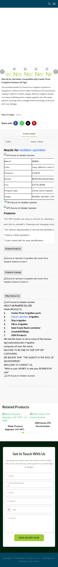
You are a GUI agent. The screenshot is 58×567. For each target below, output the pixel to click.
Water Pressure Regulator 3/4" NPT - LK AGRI (15, 428)
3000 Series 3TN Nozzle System (43, 424)
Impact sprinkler (19, 317)
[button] (20, 432)
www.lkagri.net (48, 558)
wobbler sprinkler (33, 150)
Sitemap (22, 561)
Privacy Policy (33, 561)
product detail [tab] (29, 133)
